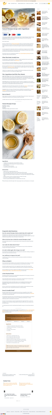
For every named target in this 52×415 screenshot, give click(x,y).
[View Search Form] (49, 3)
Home (9, 3)
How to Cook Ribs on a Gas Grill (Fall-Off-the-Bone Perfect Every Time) (45, 75)
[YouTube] (44, 3)
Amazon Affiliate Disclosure (40, 411)
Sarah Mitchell (5, 30)
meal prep (32, 293)
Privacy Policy (17, 411)
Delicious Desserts (44, 11)
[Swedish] (5, 413)
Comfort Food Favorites (45, 33)
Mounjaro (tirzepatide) (15, 43)
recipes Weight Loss (22, 3)
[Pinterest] (47, 3)
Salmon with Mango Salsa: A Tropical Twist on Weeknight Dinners (26, 374)
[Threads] (45, 3)
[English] (2, 413)
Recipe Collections (32, 411)
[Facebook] (39, 3)
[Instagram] (42, 3)
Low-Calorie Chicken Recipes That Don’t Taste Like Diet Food (45, 97)
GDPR (21, 411)
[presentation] (10, 387)
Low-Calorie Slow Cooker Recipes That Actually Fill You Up (10, 395)
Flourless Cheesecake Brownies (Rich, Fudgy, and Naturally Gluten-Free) (46, 58)
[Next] (32, 391)
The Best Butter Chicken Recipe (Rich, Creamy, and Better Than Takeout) (45, 64)
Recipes (36, 3)
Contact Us (12, 411)
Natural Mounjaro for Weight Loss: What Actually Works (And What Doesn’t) (9, 374)
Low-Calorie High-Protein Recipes (15, 270)
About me (8, 411)
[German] (3, 413)
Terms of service (25, 411)
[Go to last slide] (4, 391)
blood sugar (17, 60)
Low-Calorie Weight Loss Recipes (24, 53)
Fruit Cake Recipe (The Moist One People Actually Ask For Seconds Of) (45, 18)
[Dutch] (1, 413)
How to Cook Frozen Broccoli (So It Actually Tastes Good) (45, 81)
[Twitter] (41, 3)
